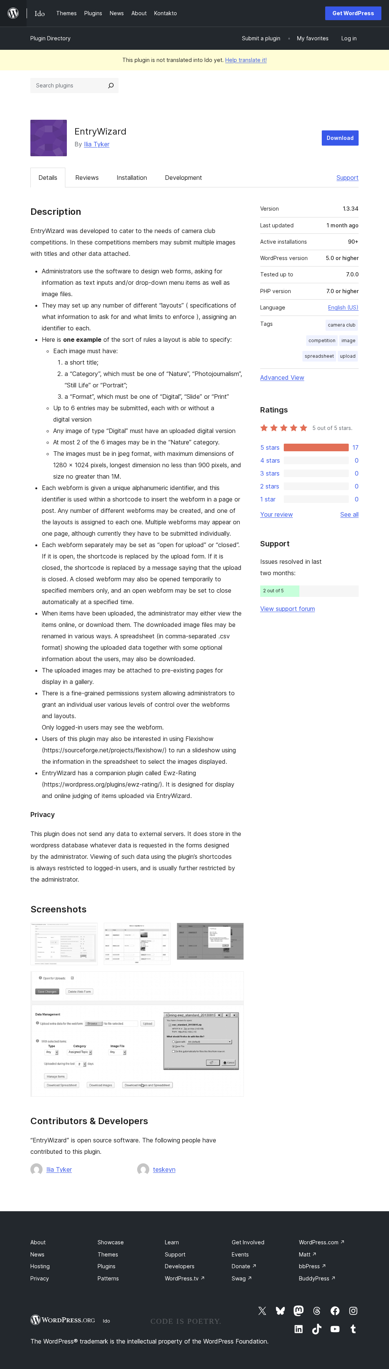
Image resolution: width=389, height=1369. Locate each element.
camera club (342, 325)
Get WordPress (353, 13)
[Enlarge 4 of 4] (233, 981)
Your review (276, 514)
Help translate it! (246, 60)
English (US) (343, 307)
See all (349, 514)
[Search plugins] (111, 85)
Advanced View (282, 377)
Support (348, 177)
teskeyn (164, 1169)
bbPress (312, 1266)
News (37, 1254)
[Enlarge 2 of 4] (160, 933)
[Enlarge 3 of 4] (233, 933)
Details (47, 177)
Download (340, 138)
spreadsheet (319, 356)
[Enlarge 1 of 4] (87, 933)
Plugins (106, 1266)
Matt (308, 1254)
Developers (179, 1266)
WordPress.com (322, 1242)
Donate (244, 1266)
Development (183, 177)
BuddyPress (317, 1278)
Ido (106, 1321)
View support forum (287, 608)
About (38, 1242)
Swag (242, 1278)
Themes (108, 1254)
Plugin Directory (50, 38)
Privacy (39, 1278)
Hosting (40, 1266)
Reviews (87, 177)
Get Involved (248, 1242)
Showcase (111, 1242)
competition (321, 340)
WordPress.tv (185, 1278)
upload (348, 356)
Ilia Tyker (96, 144)
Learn (172, 1242)
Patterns (108, 1278)
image (349, 340)
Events (240, 1254)
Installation (132, 177)
